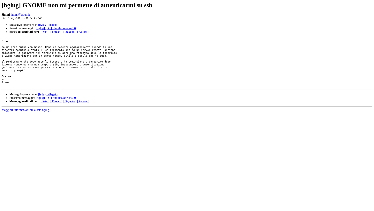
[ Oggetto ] (69, 31)
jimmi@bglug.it (20, 14)
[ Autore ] (83, 31)
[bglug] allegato (47, 24)
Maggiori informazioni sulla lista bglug (25, 110)
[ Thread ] (56, 31)
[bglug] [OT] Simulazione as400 (56, 28)
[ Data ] (44, 31)
